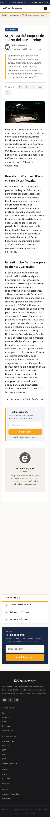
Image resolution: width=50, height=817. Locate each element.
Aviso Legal (7, 798)
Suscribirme (25, 431)
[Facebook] (16, 700)
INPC (4, 750)
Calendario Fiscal (9, 763)
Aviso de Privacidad (10, 794)
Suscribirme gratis (25, 657)
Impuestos (14, 15)
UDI (3, 754)
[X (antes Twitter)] (10, 700)
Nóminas (6, 726)
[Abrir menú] (45, 8)
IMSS (4, 722)
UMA (4, 759)
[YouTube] (4, 700)
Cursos (5, 774)
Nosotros (6, 779)
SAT (3, 713)
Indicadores (7, 746)
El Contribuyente (19, 45)
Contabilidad (7, 730)
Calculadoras (8, 741)
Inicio (4, 15)
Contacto (6, 783)
